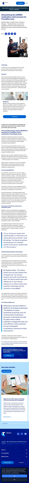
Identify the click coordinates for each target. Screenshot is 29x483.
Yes (14, 476)
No (14, 479)
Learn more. (16, 9)
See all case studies (6, 371)
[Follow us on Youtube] (25, 433)
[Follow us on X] (21, 433)
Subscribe (9, 443)
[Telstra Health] (5, 3)
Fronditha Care (4, 124)
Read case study (6, 416)
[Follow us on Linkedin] (18, 433)
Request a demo (7, 462)
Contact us (20, 3)
